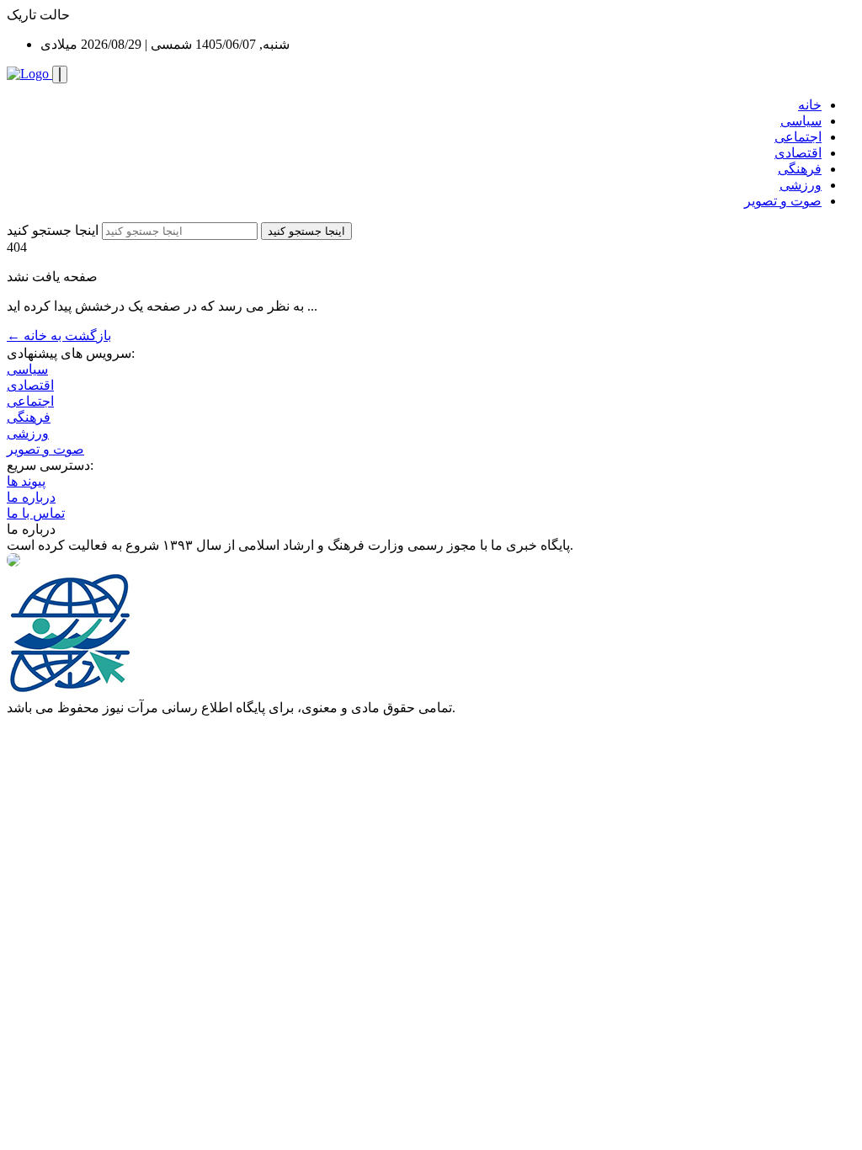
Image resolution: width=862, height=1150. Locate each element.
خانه (810, 105)
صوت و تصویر (783, 201)
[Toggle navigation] (59, 74)
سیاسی (801, 121)
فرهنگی (800, 169)
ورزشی (801, 185)
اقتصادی (798, 153)
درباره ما (31, 497)
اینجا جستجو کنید (52, 230)
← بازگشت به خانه (59, 335)
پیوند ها (26, 481)
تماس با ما (36, 513)
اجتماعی (798, 137)
